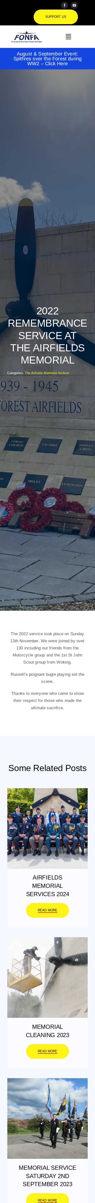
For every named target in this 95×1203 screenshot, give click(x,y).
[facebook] (64, 5)
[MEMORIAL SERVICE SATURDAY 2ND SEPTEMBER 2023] (47, 1081)
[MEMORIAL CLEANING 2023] (47, 940)
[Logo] (26, 32)
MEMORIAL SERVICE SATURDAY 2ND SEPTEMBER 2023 (47, 1175)
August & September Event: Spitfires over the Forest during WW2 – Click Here (47, 58)
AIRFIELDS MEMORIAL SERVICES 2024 (47, 885)
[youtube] (74, 5)
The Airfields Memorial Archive (47, 373)
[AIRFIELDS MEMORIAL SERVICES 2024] (47, 791)
